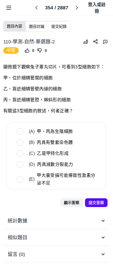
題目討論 (36, 26)
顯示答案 (71, 202)
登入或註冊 (97, 7)
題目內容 (14, 26)
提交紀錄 (59, 26)
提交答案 (96, 202)
